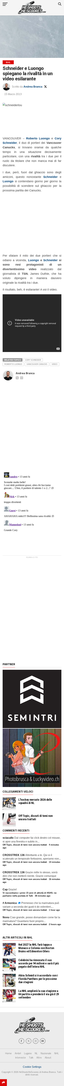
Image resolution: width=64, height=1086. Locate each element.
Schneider (50, 260)
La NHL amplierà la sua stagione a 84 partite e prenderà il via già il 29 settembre (38, 994)
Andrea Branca (32, 86)
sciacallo (8, 837)
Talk (31, 1057)
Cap (5, 889)
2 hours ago (55, 924)
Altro (39, 1057)
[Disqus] (32, 423)
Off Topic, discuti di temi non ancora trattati (35, 817)
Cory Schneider (33, 359)
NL (36, 1053)
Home (8, 1053)
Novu (6, 917)
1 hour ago (54, 910)
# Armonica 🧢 (12, 903)
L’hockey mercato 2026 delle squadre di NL (35, 801)
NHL (56, 1053)
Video (54, 364)
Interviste (20, 1057)
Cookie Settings (32, 1066)
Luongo (33, 260)
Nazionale (46, 1053)
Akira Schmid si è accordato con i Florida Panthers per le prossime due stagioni (38, 979)
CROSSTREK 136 (14, 855)
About (48, 1057)
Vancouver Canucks (37, 364)
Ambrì (18, 1053)
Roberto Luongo (38, 138)
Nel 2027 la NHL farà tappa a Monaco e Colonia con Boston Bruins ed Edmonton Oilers (36, 948)
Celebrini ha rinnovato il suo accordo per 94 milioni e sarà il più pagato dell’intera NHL (38, 963)
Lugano (28, 1053)
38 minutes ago (42, 896)
